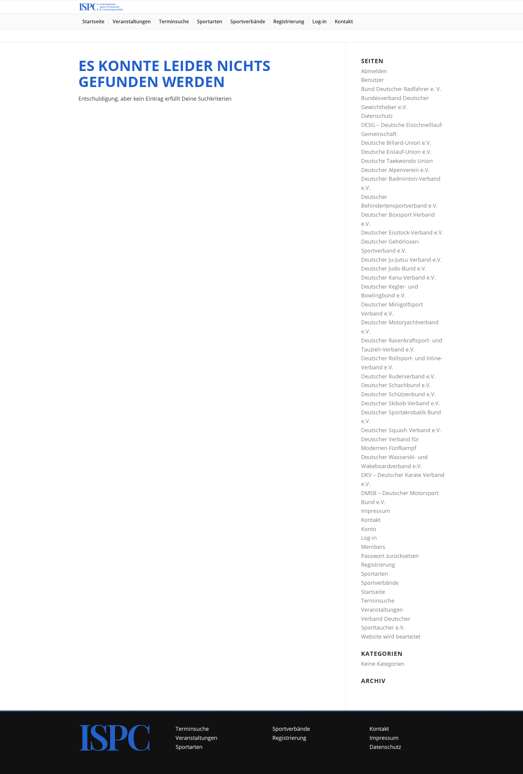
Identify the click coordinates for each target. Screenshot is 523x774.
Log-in (369, 537)
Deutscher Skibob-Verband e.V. (400, 403)
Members (373, 546)
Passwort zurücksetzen (390, 555)
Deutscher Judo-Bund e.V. (393, 268)
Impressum (375, 510)
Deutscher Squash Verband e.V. (401, 430)
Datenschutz (377, 115)
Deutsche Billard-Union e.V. (396, 142)
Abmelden (374, 71)
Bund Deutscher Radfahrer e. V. (401, 88)
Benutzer (372, 79)
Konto (368, 529)
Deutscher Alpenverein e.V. (395, 169)
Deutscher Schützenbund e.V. (398, 394)
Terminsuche (377, 600)
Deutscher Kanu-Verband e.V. (398, 277)
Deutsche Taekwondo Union (397, 160)
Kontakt (370, 519)
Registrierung (378, 564)
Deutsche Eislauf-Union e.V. (396, 151)
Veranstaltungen (382, 609)
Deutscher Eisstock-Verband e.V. (402, 232)
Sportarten (374, 573)
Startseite (373, 591)
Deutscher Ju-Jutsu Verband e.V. (401, 259)
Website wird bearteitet (390, 636)
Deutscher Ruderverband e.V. (398, 376)
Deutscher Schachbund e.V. (396, 385)
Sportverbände (380, 582)
